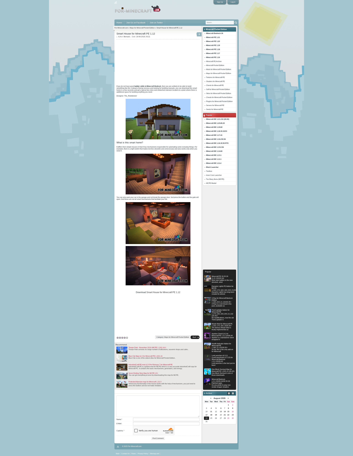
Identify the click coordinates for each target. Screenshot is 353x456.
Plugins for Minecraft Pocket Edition (219, 101)
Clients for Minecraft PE (215, 85)
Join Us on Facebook (135, 22)
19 (216, 415)
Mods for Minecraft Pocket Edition (218, 69)
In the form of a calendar (229, 393)
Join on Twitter (156, 22)
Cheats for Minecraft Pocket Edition (219, 97)
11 (211, 412)
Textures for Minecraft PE (215, 77)
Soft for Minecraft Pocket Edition (218, 89)
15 (228, 412)
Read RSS (115, 2)
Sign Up (220, 2)
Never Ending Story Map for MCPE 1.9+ (143, 373)
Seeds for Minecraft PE (214, 109)
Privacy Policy (143, 454)
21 (225, 415)
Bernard (127, 37)
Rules (133, 454)
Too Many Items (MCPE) (215, 179)
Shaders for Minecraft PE (215, 81)
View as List (233, 393)
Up (118, 446)
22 (228, 415)
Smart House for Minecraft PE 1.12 (163, 292)
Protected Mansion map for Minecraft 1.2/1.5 (145, 382)
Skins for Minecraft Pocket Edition (218, 93)
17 (207, 415)
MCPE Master (211, 183)
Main (137, 10)
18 (211, 415)
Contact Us (125, 454)
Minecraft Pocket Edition (215, 65)
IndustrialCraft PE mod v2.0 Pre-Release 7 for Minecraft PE (151, 365)
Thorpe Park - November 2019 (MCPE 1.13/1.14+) (147, 348)
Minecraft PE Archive (214, 61)
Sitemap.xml (154, 454)
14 (225, 412)
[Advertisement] (219, 228)
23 (233, 415)
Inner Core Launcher (214, 175)
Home (119, 22)
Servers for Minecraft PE (215, 105)
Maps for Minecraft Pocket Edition (218, 73)
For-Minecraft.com (121, 28)
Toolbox (209, 171)
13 (221, 412)
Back (194, 337)
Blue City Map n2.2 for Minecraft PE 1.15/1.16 (145, 356)
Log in (233, 2)
